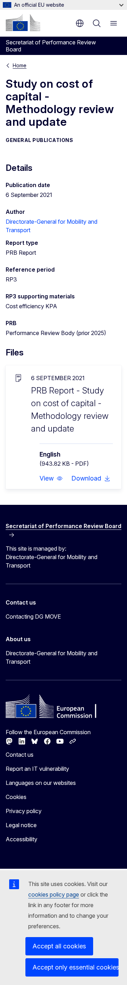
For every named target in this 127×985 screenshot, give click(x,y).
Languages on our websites (41, 782)
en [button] (79, 23)
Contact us (20, 754)
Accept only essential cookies (75, 967)
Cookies (16, 796)
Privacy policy (24, 810)
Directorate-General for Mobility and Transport (51, 657)
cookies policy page (53, 894)
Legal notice (21, 825)
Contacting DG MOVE (33, 616)
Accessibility (21, 839)
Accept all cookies (59, 946)
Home (19, 65)
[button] (51, 478)
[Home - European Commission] (23, 22)
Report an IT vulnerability (37, 768)
